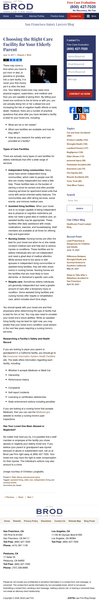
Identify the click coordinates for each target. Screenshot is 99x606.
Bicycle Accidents (78, 176)
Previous (9, 497)
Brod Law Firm (27, 597)
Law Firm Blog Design (81, 597)
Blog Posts (89, 520)
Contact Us (76, 16)
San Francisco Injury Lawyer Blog (18, 6)
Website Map (74, 520)
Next (30, 497)
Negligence (75, 152)
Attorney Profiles (36, 16)
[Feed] (83, 117)
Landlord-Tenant (77, 148)
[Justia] (76, 117)
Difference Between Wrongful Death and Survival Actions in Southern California (76, 261)
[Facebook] (72, 110)
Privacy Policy (31, 520)
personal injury (33, 477)
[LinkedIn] (86, 110)
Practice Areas (57, 16)
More (94, 16)
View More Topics (75, 185)
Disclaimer (46, 520)
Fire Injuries (74, 172)
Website (19, 16)
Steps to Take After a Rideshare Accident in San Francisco (77, 278)
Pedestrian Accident (79, 164)
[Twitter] (79, 110)
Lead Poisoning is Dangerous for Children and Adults (78, 243)
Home (6, 16)
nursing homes (9, 482)
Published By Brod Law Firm (81, 6)
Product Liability (77, 139)
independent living (42, 479)
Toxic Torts (74, 181)
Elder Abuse (17, 477)
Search (79, 208)
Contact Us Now (79, 93)
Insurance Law (76, 168)
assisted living (16, 479)
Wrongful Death (77, 143)
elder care (28, 479)
